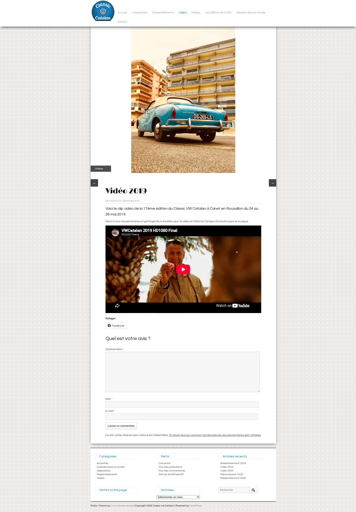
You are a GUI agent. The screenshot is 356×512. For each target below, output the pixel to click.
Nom (108, 398)
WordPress (195, 505)
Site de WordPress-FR (171, 474)
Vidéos (183, 12)
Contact (123, 21)
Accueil (122, 12)
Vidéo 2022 (226, 470)
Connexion (165, 463)
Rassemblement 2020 (233, 478)
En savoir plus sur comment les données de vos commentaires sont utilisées (215, 435)
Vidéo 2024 (226, 467)
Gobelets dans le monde (251, 12)
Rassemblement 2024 (233, 463)
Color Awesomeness (122, 505)
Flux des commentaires (172, 470)
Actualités (102, 463)
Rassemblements (163, 12)
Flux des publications (170, 467)
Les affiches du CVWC (218, 12)
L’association (140, 12)
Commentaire (114, 349)
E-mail (110, 411)
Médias (196, 12)
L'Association (103, 470)
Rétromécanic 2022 (231, 474)
